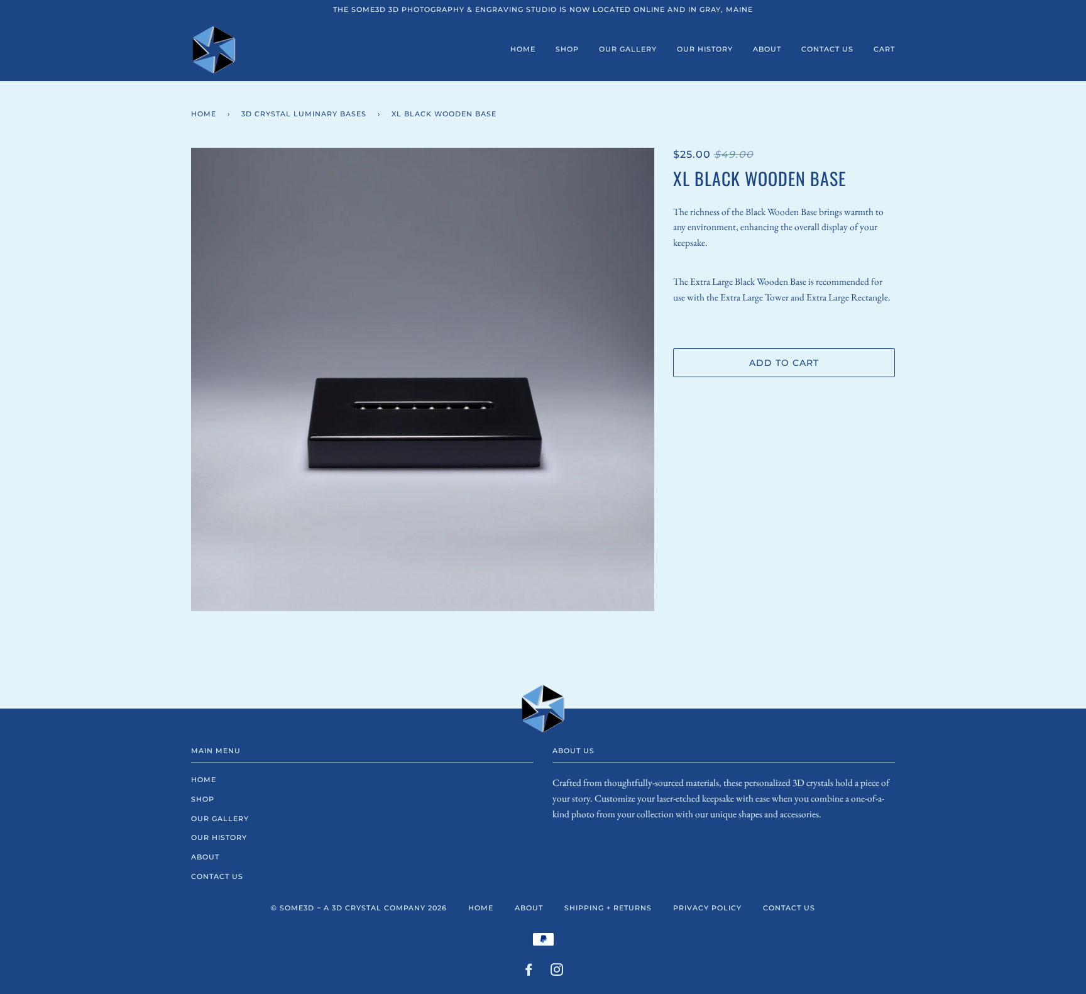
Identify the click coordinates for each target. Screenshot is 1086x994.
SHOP (567, 49)
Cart (884, 49)
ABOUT (767, 49)
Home (203, 113)
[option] (422, 379)
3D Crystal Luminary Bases (303, 113)
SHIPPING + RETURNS (608, 907)
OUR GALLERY (628, 49)
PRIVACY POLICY (707, 907)
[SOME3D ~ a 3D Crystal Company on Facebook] (528, 972)
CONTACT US (827, 49)
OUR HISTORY (705, 49)
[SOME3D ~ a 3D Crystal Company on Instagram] (557, 972)
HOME (522, 49)
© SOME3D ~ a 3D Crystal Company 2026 (359, 907)
